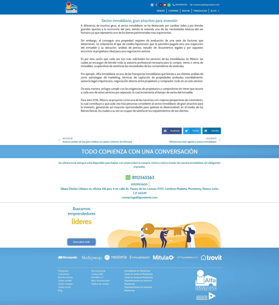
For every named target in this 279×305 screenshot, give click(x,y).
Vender (161, 11)
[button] (172, 131)
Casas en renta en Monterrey (138, 274)
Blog (213, 11)
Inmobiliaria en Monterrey (137, 271)
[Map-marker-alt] (152, 5)
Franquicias (200, 11)
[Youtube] (165, 5)
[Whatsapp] (169, 5)
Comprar (173, 11)
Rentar (186, 11)
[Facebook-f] (156, 5)
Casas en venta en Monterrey (138, 277)
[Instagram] (160, 5)
